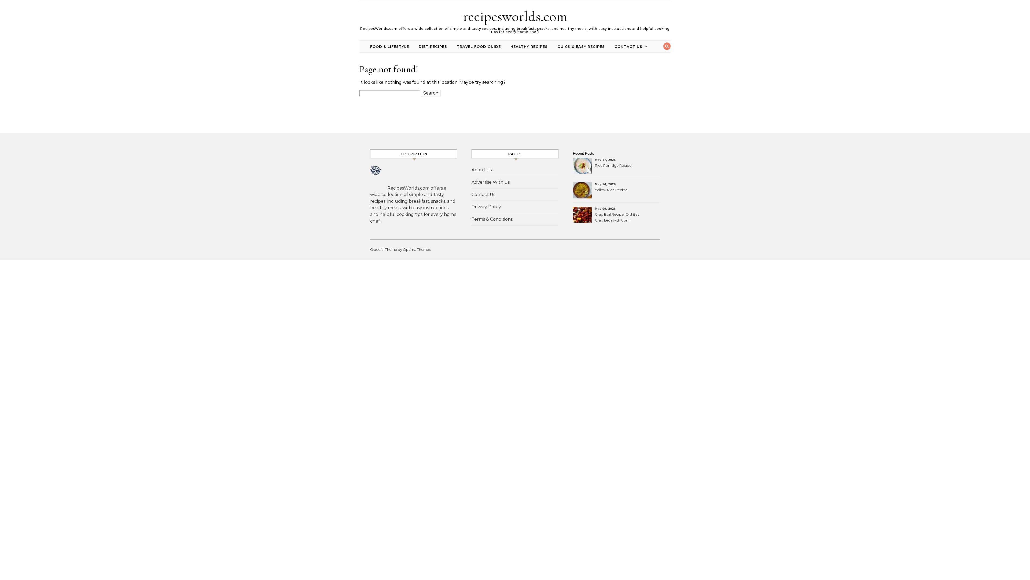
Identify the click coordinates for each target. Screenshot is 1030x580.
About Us (482, 169)
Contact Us (628, 46)
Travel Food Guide (479, 46)
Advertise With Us (491, 182)
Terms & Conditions (492, 219)
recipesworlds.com (515, 16)
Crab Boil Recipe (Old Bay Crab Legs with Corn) (617, 217)
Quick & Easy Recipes (581, 46)
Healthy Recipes (529, 46)
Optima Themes (417, 249)
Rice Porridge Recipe (613, 165)
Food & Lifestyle (389, 46)
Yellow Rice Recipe (611, 190)
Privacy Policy (486, 206)
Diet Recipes (433, 46)
